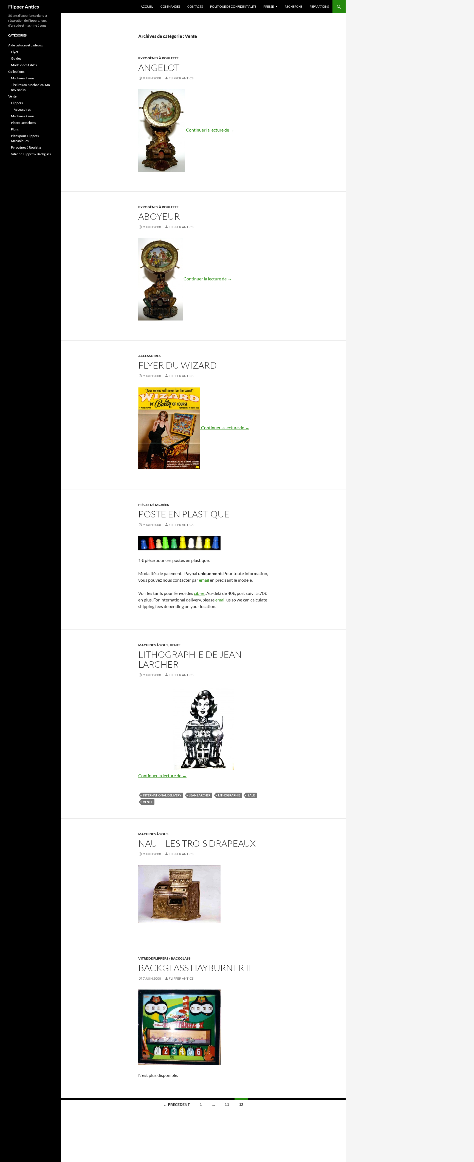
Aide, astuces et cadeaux (25, 45)
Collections (16, 71)
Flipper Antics (23, 7)
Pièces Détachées (153, 505)
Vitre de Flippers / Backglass (164, 958)
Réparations (319, 6)
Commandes (170, 6)
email (204, 580)
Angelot (158, 67)
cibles (199, 593)
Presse (268, 6)
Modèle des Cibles (24, 65)
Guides (16, 58)
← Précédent (176, 1104)
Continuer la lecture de (210, 129)
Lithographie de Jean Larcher (190, 659)
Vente (175, 645)
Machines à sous (153, 645)
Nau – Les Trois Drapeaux (197, 843)
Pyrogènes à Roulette (158, 58)
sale (251, 795)
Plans (15, 129)
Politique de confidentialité (233, 6)
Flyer (14, 52)
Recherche (293, 6)
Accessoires (149, 356)
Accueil (147, 6)
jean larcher (199, 795)
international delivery (162, 795)
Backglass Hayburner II (194, 967)
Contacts (195, 6)
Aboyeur (159, 216)
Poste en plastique (184, 514)
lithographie (229, 795)
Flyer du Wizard (177, 365)
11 (227, 1104)
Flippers (17, 103)
